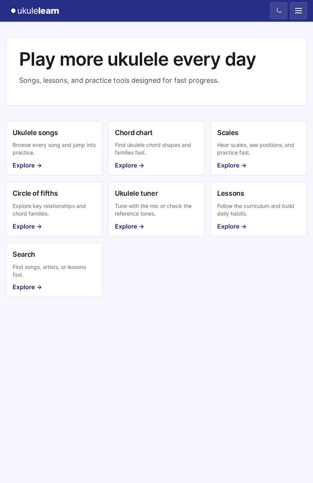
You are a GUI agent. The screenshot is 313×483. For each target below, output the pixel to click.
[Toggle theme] (278, 10)
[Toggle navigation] (298, 10)
